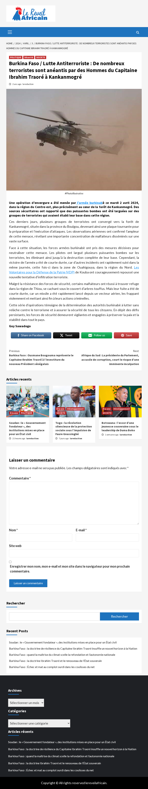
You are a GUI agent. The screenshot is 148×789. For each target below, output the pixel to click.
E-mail (81, 530)
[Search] (137, 32)
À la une (14, 413)
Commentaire (20, 478)
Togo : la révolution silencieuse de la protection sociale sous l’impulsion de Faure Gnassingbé (73, 428)
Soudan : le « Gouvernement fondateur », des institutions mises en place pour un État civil (27, 428)
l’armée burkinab (89, 203)
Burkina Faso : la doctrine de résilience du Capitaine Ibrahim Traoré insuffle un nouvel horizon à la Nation (73, 648)
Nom (13, 530)
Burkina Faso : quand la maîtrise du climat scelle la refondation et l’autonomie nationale (62, 654)
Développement (75, 408)
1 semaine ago (112, 434)
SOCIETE (40, 57)
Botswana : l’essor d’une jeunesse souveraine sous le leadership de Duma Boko (120, 426)
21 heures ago (18, 438)
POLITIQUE (15, 57)
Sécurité (28, 57)
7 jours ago (64, 438)
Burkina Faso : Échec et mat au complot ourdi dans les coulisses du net (52, 667)
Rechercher (15, 603)
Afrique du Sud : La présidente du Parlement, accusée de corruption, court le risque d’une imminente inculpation (110, 357)
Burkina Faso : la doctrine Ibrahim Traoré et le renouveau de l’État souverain (55, 660)
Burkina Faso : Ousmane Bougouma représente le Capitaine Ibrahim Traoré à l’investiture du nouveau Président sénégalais (41, 357)
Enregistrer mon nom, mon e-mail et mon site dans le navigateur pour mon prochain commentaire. (70, 568)
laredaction (28, 84)
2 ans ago (17, 84)
